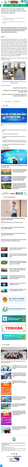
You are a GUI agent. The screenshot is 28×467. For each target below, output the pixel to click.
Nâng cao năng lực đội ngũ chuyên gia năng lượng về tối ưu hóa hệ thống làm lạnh (13, 362)
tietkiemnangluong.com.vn (9, 450)
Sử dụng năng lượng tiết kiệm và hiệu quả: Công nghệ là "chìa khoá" (17, 290)
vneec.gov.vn (15, 450)
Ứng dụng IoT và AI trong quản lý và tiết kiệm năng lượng (17, 284)
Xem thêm (24, 190)
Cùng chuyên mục (9, 197)
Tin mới (5, 105)
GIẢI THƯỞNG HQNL (24, 5)
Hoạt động (17, 5)
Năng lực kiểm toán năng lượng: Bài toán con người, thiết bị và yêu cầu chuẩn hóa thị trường (17, 270)
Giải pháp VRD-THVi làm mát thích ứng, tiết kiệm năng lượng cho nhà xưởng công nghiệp (17, 277)
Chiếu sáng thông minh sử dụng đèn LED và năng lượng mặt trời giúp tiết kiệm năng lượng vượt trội (13, 240)
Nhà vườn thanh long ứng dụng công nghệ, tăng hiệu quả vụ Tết (17, 248)
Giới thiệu (5, 5)
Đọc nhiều (6, 344)
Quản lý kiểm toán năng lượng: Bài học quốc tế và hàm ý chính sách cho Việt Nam (18, 255)
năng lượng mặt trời (16, 101)
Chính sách (11, 5)
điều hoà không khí (8, 101)
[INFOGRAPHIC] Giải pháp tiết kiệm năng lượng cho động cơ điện (13, 124)
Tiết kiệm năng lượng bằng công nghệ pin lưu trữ (12, 222)
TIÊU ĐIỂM (6, 148)
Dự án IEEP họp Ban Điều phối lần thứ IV (10, 133)
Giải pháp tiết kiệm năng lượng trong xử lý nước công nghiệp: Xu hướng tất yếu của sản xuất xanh (17, 262)
